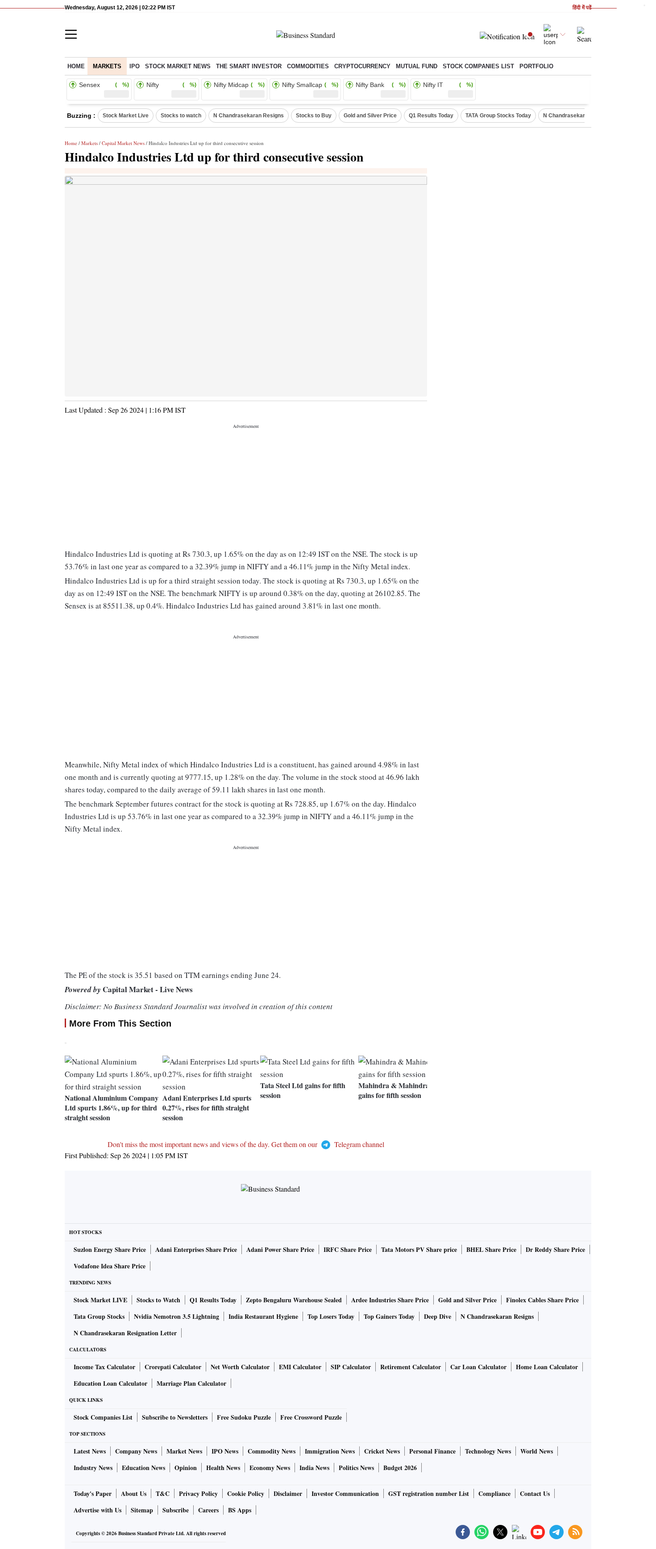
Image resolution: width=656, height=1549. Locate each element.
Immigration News (330, 1451)
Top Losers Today (330, 1316)
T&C (163, 1493)
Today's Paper (93, 1493)
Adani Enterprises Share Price (196, 1249)
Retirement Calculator (410, 1366)
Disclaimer (288, 1493)
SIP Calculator (351, 1366)
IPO (134, 66)
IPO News (225, 1451)
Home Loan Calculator (547, 1366)
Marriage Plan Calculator (191, 1383)
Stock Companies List (103, 1417)
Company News (136, 1451)
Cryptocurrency (362, 66)
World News (536, 1451)
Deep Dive (437, 1316)
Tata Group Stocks (99, 1316)
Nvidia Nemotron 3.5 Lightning (176, 1316)
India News (314, 1467)
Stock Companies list (478, 66)
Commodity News (271, 1451)
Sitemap (142, 1510)
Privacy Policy (198, 1493)
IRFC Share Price (348, 1249)
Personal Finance (432, 1451)
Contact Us (535, 1493)
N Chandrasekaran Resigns (248, 115)
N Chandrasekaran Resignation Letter (125, 1333)
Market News (184, 1451)
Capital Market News (123, 143)
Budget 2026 (400, 1467)
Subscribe (175, 1510)
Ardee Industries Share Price (390, 1300)
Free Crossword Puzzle (311, 1417)
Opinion (185, 1467)
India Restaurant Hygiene (263, 1316)
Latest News (90, 1451)
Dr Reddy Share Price (555, 1249)
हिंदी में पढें (582, 8)
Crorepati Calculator (173, 1366)
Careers (208, 1510)
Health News (223, 1467)
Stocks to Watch (158, 1300)
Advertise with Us (97, 1510)
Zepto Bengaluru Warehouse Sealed (294, 1300)
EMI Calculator (300, 1366)
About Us (133, 1493)
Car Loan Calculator (478, 1366)
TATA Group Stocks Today (498, 115)
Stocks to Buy (314, 115)
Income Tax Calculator (104, 1366)
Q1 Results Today (431, 115)
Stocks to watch (181, 115)
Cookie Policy (245, 1493)
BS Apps (239, 1510)
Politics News (356, 1467)
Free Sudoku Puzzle (244, 1417)
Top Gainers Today (389, 1316)
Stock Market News (178, 66)
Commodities (308, 66)
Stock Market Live (126, 115)
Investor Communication (345, 1493)
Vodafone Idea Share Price (109, 1266)
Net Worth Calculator (240, 1366)
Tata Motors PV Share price (419, 1249)
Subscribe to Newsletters (175, 1417)
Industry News (93, 1467)
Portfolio (536, 66)
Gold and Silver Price (370, 115)
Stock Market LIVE (100, 1300)
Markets (107, 66)
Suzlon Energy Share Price (110, 1249)
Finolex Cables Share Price (542, 1300)
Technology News (488, 1451)
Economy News (269, 1467)
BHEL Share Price (491, 1249)
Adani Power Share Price (280, 1249)
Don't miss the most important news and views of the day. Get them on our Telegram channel (246, 1144)
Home (76, 66)
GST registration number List (428, 1493)
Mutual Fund (416, 66)
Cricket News (382, 1451)
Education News (143, 1467)
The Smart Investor (249, 66)
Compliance (494, 1493)
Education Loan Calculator (110, 1383)
